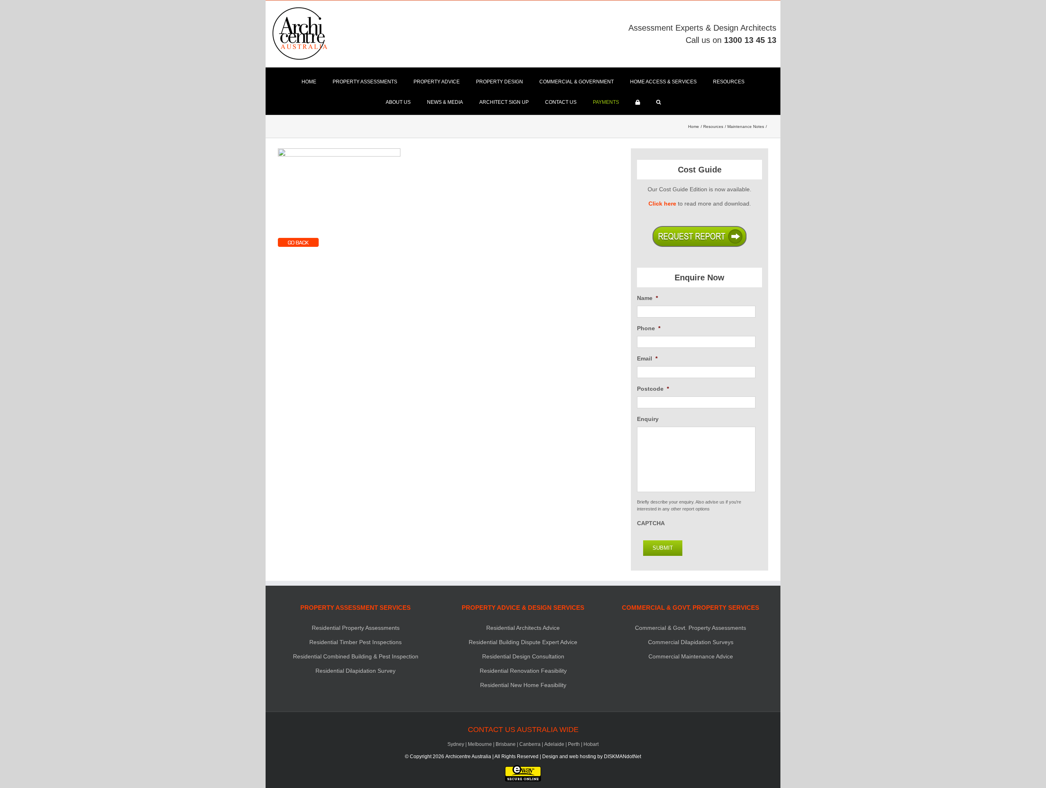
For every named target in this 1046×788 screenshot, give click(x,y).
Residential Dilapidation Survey (355, 670)
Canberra (530, 744)
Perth (574, 744)
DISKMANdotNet (622, 756)
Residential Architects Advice (523, 628)
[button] (658, 102)
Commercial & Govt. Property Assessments (690, 628)
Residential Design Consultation (523, 656)
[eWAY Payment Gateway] (523, 769)
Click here (662, 203)
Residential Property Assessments (356, 628)
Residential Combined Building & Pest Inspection (355, 656)
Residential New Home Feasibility (523, 685)
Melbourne (480, 744)
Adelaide (554, 744)
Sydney (455, 744)
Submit (663, 548)
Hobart (591, 744)
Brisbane (506, 744)
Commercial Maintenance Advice (690, 656)
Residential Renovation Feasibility (523, 670)
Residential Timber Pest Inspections (355, 642)
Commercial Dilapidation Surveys (690, 642)
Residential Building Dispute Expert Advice (523, 642)
